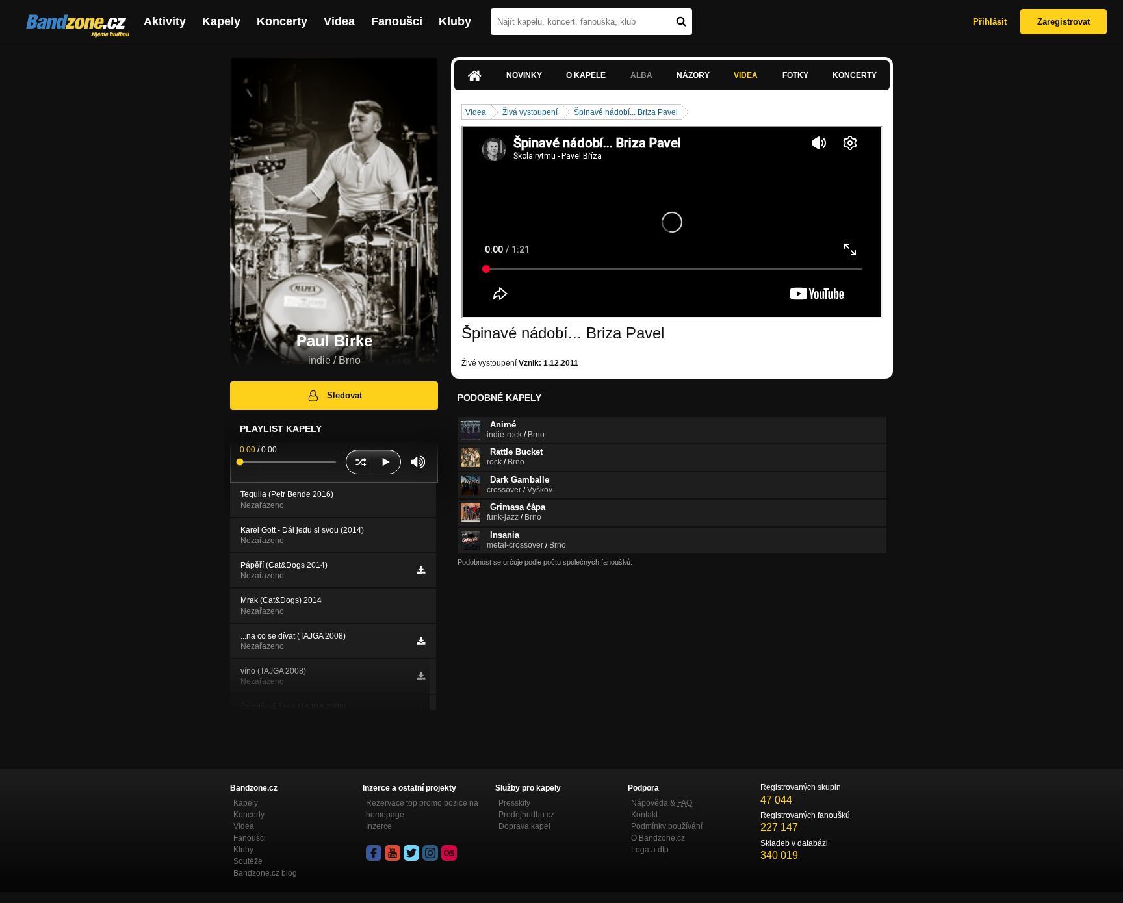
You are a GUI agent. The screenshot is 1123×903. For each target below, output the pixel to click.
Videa (339, 21)
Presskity (514, 803)
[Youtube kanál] (392, 853)
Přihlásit (990, 22)
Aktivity (165, 21)
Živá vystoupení (530, 112)
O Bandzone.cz (658, 838)
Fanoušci (396, 21)
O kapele (586, 75)
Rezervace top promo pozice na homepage (422, 808)
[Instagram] (430, 853)
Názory (693, 75)
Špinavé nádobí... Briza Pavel (626, 112)
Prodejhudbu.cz (526, 814)
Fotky (795, 75)
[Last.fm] (449, 853)
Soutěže (248, 861)
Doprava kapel (524, 826)
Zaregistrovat (1063, 22)
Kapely (221, 21)
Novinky (524, 75)
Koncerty (282, 21)
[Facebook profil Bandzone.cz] (373, 853)
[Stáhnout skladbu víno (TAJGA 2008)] (421, 676)
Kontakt (644, 814)
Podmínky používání (667, 826)
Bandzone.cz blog (265, 873)
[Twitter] (411, 853)
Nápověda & (661, 803)
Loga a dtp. (651, 849)
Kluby (455, 21)
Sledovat (344, 395)
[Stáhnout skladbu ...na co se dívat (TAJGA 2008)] (421, 641)
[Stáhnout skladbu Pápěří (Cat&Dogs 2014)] (421, 570)
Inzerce (379, 826)
